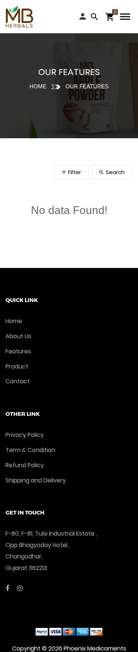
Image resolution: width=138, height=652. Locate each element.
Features (18, 351)
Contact (18, 381)
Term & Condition (30, 450)
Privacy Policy (25, 435)
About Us (18, 336)
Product (17, 366)
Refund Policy (25, 465)
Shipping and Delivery (36, 480)
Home (37, 86)
